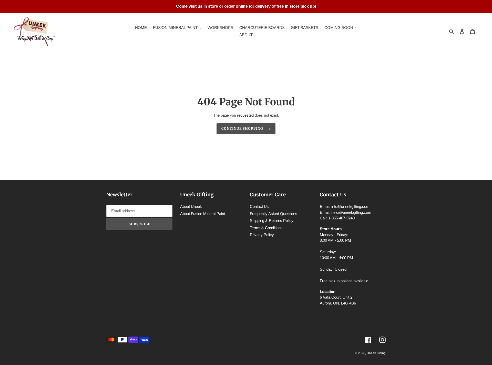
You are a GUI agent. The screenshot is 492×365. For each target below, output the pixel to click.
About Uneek (191, 206)
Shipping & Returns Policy (271, 220)
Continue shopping (242, 128)
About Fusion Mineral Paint (202, 213)
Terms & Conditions (266, 228)
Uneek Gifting (376, 353)
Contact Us (259, 206)
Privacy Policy (262, 234)
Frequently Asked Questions (273, 213)
